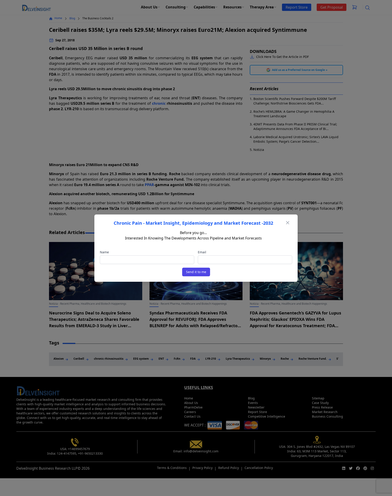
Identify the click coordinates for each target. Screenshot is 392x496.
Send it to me (196, 272)
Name (104, 252)
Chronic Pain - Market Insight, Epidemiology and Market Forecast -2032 (193, 223)
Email (202, 252)
